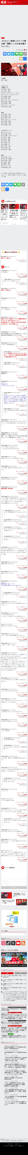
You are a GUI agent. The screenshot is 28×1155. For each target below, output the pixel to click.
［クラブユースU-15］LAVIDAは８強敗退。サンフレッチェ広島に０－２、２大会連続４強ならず (15, 1103)
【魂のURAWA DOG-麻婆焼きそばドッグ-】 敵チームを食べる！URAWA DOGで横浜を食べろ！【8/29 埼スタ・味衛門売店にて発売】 (15, 1066)
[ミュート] (22, 965)
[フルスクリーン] (25, 965)
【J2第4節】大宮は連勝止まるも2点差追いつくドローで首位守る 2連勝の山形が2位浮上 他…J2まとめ (13, 1037)
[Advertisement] (14, 21)
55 (26, 50)
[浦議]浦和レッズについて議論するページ (10, 2)
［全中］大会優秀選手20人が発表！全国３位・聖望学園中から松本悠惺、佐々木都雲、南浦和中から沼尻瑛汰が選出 (15, 1084)
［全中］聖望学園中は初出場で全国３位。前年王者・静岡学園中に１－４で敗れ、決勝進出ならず (15, 1091)
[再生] (3, 965)
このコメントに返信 (21, 276)
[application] (14, 959)
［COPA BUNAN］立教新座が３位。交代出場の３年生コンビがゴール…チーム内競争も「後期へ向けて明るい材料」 (15, 1059)
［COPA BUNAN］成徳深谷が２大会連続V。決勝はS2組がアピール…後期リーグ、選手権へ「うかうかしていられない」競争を (15, 1072)
